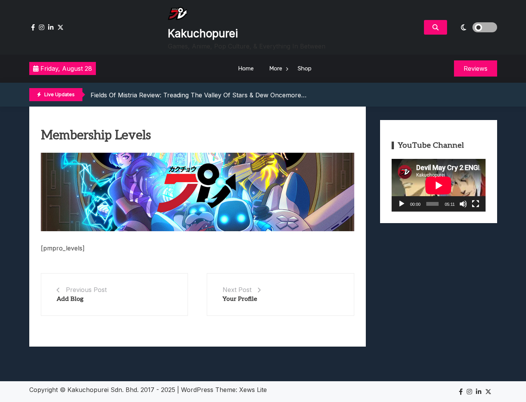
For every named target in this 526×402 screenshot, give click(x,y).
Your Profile (240, 299)
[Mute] (463, 204)
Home (246, 68)
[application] (439, 185)
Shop (305, 68)
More (275, 68)
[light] (474, 27)
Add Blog (70, 299)
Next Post (237, 290)
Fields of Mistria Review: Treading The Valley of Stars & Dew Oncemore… (198, 95)
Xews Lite (253, 390)
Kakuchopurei (203, 33)
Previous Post (86, 290)
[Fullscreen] (475, 204)
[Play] (401, 204)
